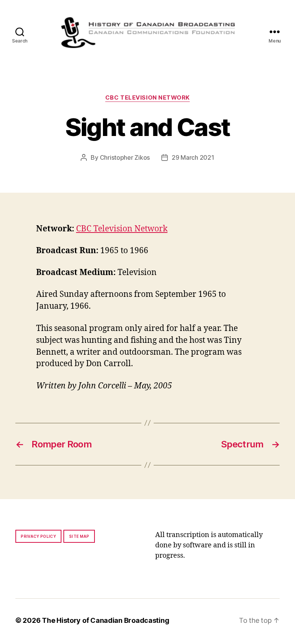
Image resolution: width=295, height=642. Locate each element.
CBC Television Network (147, 97)
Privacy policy (38, 536)
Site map (79, 536)
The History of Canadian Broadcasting (105, 620)
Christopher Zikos (125, 157)
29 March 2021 (193, 157)
